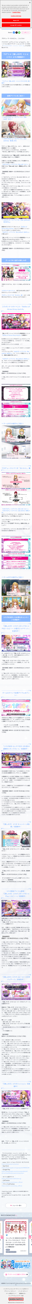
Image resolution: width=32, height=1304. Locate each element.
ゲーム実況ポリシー (11, 1293)
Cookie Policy (16, 12)
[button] (2, 1237)
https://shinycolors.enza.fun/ (10, 1164)
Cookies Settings (16, 16)
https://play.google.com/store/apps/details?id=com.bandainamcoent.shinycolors (15, 1172)
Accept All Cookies (16, 25)
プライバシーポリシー (10, 1291)
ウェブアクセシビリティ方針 (16, 1295)
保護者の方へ (22, 1293)
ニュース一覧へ (17, 1205)
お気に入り (27, 32)
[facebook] (14, 32)
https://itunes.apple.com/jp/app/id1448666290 (15, 1168)
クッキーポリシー (23, 1291)
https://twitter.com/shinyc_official (12, 1186)
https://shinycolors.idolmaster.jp (11, 1178)
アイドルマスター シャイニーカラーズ (13, 46)
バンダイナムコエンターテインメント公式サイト (16, 1289)
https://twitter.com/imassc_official (12, 1182)
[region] (16, 14)
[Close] (30, 3)
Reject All (16, 20)
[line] (19, 32)
